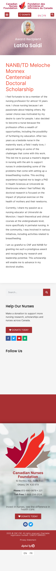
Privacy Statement (28, 540)
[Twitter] (30, 524)
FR (44, 15)
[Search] (46, 292)
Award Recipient (28, 39)
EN (39, 15)
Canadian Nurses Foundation (28, 475)
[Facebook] (25, 524)
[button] (7, 14)
